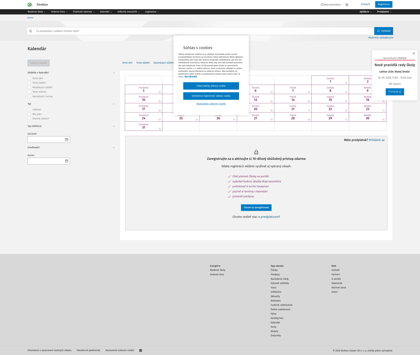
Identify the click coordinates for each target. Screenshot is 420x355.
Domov (30, 18)
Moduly (274, 331)
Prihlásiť (365, 4)
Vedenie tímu (217, 274)
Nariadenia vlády (280, 279)
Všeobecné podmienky (88, 350)
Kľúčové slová (339, 287)
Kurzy (273, 326)
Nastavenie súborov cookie (119, 350)
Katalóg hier (277, 318)
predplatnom (270, 217)
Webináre (276, 300)
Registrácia (384, 4)
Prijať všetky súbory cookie (211, 86)
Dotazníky (276, 335)
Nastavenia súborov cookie (211, 103)
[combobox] (210, 31)
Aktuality (275, 296)
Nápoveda (337, 283)
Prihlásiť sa (394, 91)
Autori (335, 291)
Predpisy (275, 274)
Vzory (273, 287)
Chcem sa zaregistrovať (256, 207)
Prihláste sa (377, 140)
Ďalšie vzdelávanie (280, 309)
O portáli (336, 279)
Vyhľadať (385, 31)
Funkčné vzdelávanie (282, 305)
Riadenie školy (217, 270)
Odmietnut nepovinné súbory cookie (211, 96)
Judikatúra (276, 291)
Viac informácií (191, 76)
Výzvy (273, 313)
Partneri (336, 274)
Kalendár (275, 322)
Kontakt (336, 270)
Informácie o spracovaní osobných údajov (49, 350)
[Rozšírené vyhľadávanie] (30, 31)
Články (274, 270)
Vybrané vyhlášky (280, 283)
